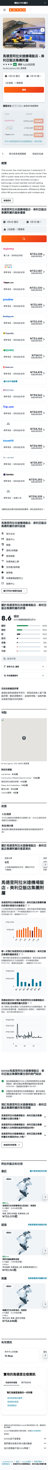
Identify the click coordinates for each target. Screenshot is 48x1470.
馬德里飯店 (12, 1405)
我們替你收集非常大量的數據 (18, 1443)
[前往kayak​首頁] (17, 9)
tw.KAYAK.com (8, 1462)
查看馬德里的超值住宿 (37, 1224)
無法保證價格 (36, 1431)
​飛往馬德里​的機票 (14, 1398)
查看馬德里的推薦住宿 (37, 1278)
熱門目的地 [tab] (26, 1382)
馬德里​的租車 (13, 1402)
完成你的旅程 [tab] (11, 1382)
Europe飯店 (27, 1462)
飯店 (17, 1462)
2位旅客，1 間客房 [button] (14, 83)
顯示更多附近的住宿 (38, 1171)
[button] (45, 3)
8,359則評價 (29, 64)
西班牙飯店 (38, 1462)
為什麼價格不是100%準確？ (17, 1448)
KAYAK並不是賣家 (12, 1438)
